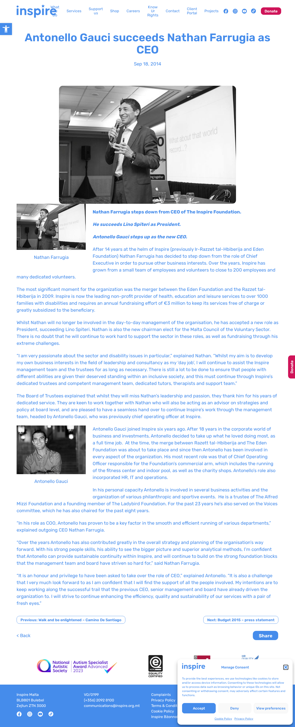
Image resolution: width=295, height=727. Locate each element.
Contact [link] (173, 11)
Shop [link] (114, 11)
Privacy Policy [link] (243, 718)
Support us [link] (96, 11)
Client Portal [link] (192, 11)
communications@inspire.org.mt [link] (112, 705)
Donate (292, 367)
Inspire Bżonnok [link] (165, 717)
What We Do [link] (54, 11)
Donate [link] (271, 11)
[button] (285, 667)
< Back (23, 635)
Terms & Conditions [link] (167, 705)
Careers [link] (133, 11)
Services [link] (74, 11)
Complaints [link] (161, 694)
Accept (199, 708)
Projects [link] (211, 11)
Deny (234, 708)
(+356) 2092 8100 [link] (99, 700)
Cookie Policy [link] (223, 718)
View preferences (271, 708)
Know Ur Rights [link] (152, 11)
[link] (6, 29)
